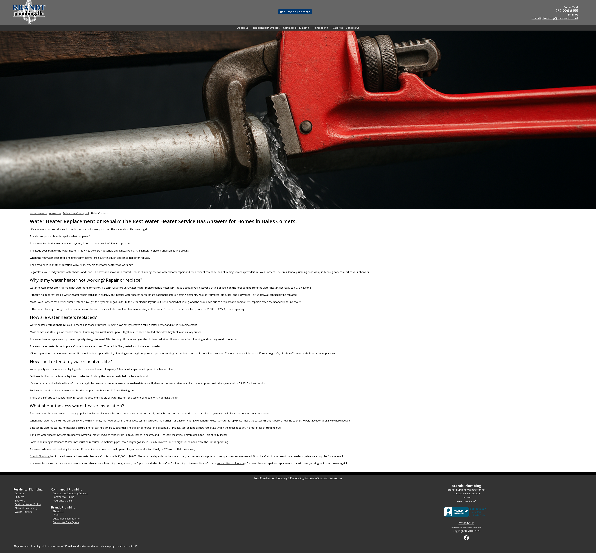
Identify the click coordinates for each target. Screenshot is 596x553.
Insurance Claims (62, 500)
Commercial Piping (63, 497)
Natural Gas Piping (26, 508)
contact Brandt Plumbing (231, 463)
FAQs (56, 515)
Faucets (19, 493)
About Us (58, 511)
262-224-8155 (566, 10)
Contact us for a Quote (66, 522)
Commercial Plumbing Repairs (70, 493)
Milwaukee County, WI (76, 213)
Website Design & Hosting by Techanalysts (466, 527)
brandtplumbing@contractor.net (555, 18)
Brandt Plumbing (142, 272)
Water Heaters (38, 213)
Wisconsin (55, 213)
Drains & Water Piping (28, 504)
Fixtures (19, 497)
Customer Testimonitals (67, 518)
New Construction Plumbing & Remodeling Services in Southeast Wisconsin (298, 478)
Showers (20, 500)
